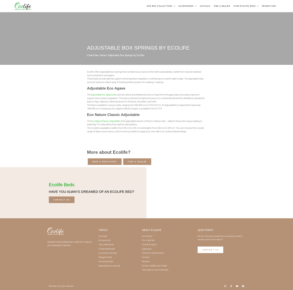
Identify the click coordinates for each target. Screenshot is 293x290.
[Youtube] (237, 286)
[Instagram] (225, 286)
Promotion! (269, 6)
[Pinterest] (243, 286)
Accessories (186, 6)
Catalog (205, 6)
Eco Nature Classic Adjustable (105, 121)
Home (103, 55)
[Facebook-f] (231, 286)
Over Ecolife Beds (244, 6)
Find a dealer (222, 6)
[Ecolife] (23, 6)
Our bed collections (159, 6)
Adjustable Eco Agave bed (103, 95)
